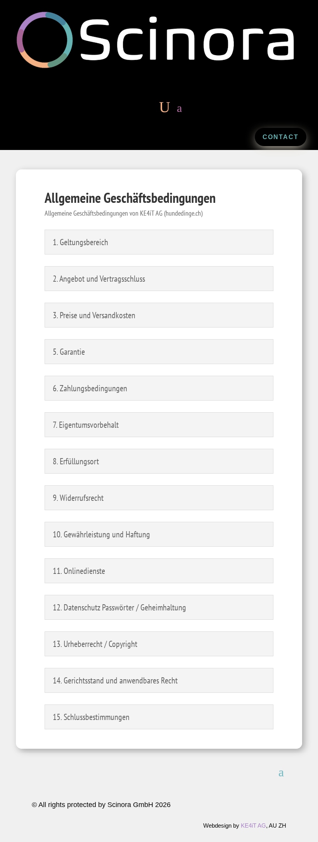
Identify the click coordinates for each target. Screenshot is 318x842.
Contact (281, 137)
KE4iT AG (253, 825)
